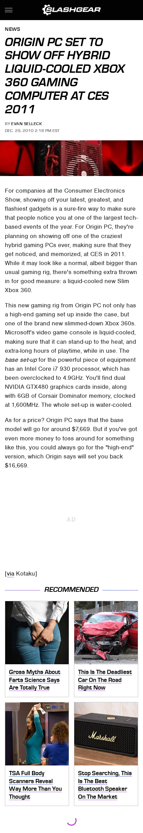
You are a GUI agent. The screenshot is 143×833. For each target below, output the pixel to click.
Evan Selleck (26, 123)
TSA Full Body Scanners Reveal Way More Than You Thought (35, 785)
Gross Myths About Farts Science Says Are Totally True (34, 679)
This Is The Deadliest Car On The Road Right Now (105, 679)
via (10, 573)
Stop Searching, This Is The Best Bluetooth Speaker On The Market (105, 785)
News (12, 29)
